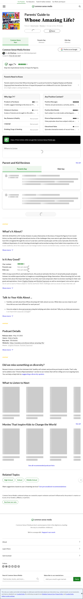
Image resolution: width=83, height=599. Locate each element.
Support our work (48, 532)
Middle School (32, 480)
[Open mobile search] (80, 6)
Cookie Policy (21, 594)
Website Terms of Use (48, 594)
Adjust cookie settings (8, 596)
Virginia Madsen (58, 83)
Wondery (42, 26)
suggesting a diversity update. (33, 374)
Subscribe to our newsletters (53, 575)
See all (78, 163)
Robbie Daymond (43, 281)
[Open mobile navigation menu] (3, 6)
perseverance (27, 309)
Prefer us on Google (70, 49)
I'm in (77, 579)
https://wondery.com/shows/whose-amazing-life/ (27, 343)
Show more (6, 250)
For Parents (21, 2)
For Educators (30, 2)
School (19, 480)
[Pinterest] (12, 566)
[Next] (81, 480)
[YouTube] (6, 566)
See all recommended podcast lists (41, 465)
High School (8, 480)
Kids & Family (34, 26)
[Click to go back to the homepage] (42, 6)
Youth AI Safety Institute (43, 2)
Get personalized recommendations (52, 486)
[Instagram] (3, 566)
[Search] (37, 579)
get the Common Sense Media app (43, 140)
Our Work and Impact (58, 2)
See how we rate (10, 502)
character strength (23, 311)
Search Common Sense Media (12, 575)
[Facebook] (9, 566)
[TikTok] (15, 566)
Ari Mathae (12, 53)
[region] (41, 594)
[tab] (15, 41)
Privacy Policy (59, 594)
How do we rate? (15, 56)
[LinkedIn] (18, 566)
